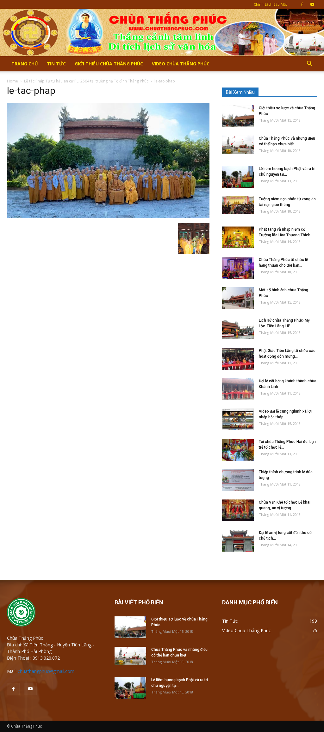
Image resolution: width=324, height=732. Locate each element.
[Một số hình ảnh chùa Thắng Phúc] (238, 298)
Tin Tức (56, 64)
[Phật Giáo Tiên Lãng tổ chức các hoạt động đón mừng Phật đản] (238, 359)
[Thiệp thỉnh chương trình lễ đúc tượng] (238, 480)
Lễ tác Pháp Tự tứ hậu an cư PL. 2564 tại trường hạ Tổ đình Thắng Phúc (86, 81)
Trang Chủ (24, 64)
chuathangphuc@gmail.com (46, 671)
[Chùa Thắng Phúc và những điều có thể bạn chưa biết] (238, 145)
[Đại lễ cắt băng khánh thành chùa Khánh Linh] (238, 389)
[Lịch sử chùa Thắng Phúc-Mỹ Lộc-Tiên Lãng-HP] (238, 328)
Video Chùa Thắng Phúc (180, 64)
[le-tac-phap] (108, 216)
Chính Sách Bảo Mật (270, 4)
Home (12, 81)
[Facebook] (302, 4)
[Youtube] (312, 4)
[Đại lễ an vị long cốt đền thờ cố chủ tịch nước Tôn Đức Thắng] (238, 541)
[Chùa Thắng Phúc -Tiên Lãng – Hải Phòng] (162, 32)
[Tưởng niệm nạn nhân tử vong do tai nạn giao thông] (238, 205)
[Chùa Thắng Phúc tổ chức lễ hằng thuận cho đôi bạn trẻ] (238, 268)
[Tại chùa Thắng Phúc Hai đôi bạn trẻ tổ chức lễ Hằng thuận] (238, 450)
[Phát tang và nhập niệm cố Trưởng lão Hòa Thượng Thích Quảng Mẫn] (238, 237)
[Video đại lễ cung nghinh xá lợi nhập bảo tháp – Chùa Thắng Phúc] (238, 419)
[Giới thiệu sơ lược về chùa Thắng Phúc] (238, 116)
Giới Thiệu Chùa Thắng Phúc (109, 64)
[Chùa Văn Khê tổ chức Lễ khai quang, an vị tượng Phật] (238, 510)
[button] (309, 64)
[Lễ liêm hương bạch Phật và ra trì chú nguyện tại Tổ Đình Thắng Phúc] (238, 177)
